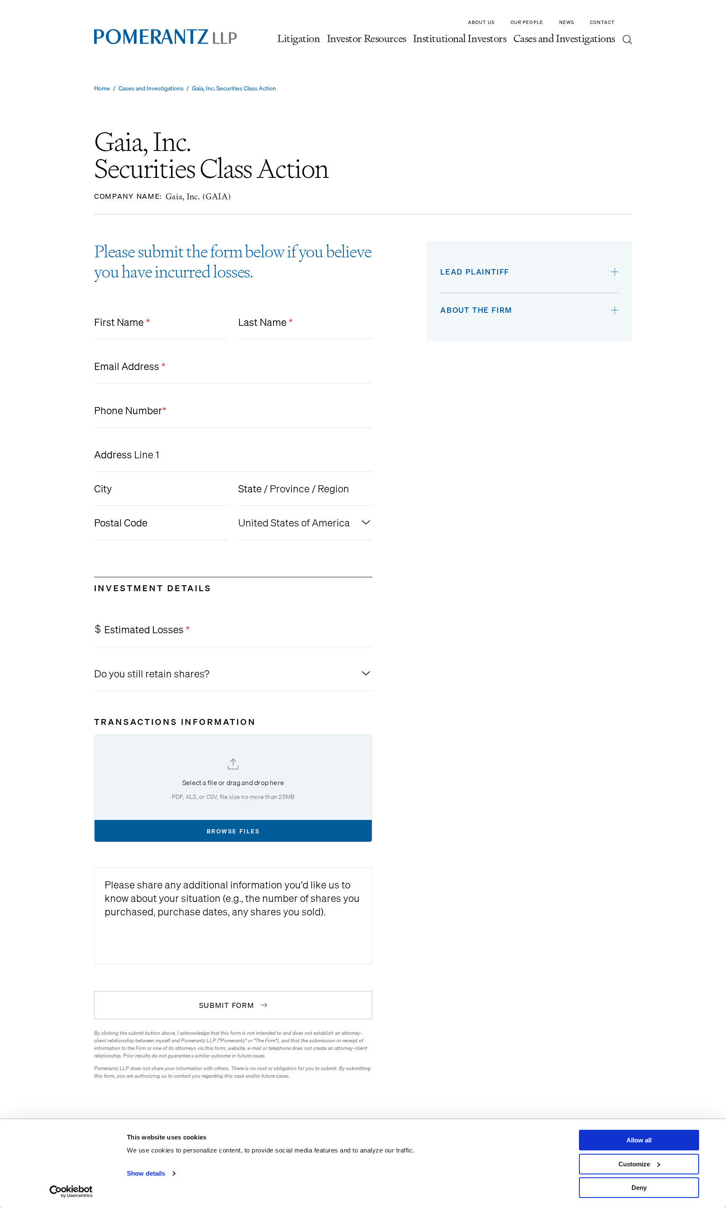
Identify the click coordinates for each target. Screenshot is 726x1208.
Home (102, 88)
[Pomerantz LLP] (165, 36)
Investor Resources (366, 39)
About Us (481, 22)
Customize (634, 1164)
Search (627, 39)
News (566, 22)
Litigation (298, 39)
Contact (602, 22)
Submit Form (227, 1005)
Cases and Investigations (564, 39)
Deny (639, 1187)
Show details (146, 1173)
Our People (526, 22)
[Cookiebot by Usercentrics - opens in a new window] (71, 1191)
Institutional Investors (460, 39)
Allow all (639, 1140)
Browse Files (233, 831)
